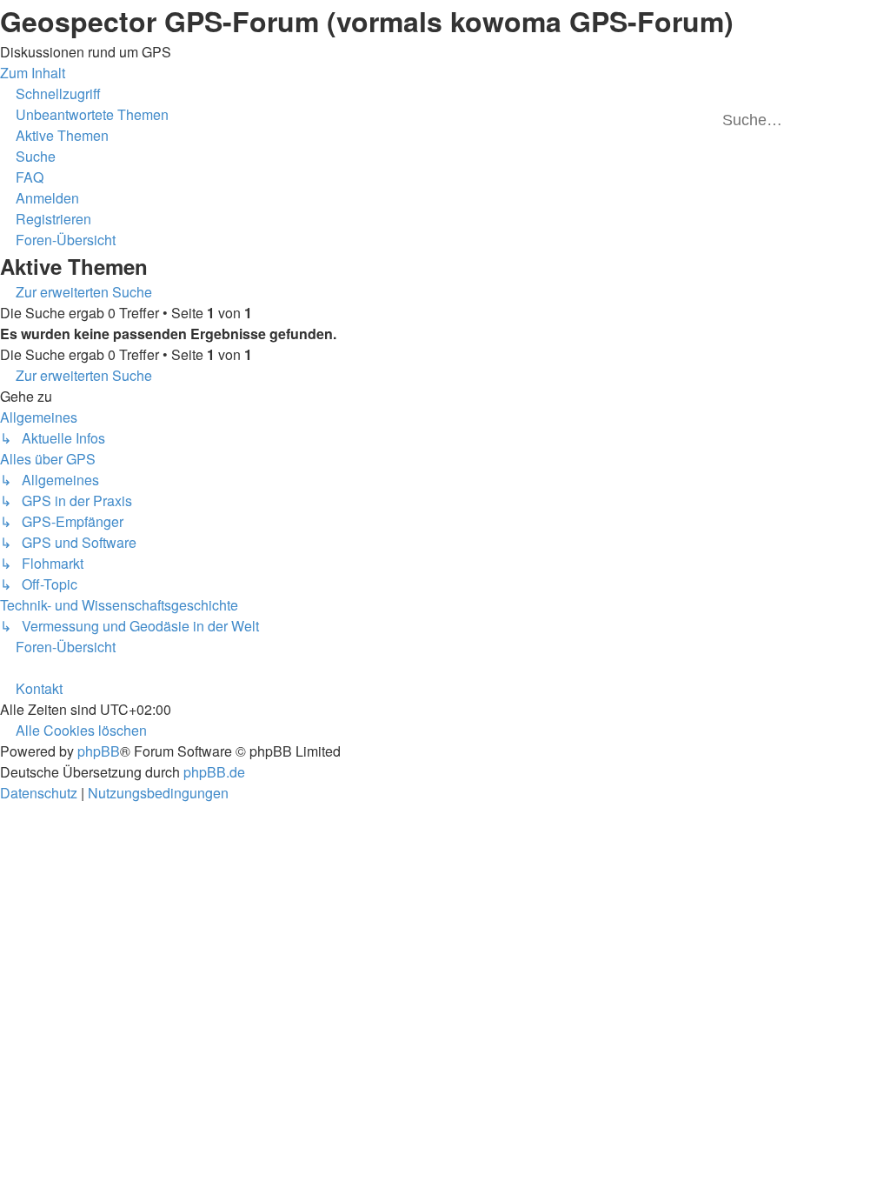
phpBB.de (214, 772)
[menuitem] (84, 114)
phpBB (98, 751)
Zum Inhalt (32, 73)
